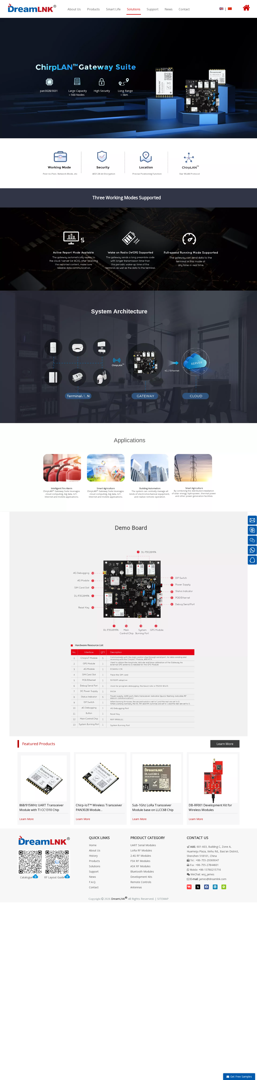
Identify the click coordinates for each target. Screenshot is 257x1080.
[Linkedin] (215, 886)
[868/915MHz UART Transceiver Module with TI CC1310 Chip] (43, 778)
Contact (94, 887)
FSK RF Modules (140, 861)
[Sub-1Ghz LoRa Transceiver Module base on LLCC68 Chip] (156, 778)
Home (93, 845)
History (93, 855)
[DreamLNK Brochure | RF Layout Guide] (43, 862)
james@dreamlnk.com (212, 879)
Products (94, 861)
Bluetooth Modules (142, 871)
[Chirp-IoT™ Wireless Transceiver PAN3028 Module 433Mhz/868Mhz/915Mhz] (100, 778)
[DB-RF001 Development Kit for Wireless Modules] (213, 778)
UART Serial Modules (143, 845)
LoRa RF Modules (141, 850)
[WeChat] (223, 886)
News (92, 877)
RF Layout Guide (54, 877)
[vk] (189, 886)
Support (94, 871)
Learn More (225, 744)
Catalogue (26, 877)
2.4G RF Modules (140, 855)
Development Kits (141, 877)
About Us (94, 850)
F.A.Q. (92, 882)
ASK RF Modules (140, 866)
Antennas (136, 887)
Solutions (94, 866)
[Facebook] (206, 886)
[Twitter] (197, 886)
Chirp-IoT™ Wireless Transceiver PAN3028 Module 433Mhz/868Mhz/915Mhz (99, 810)
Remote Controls (140, 882)
